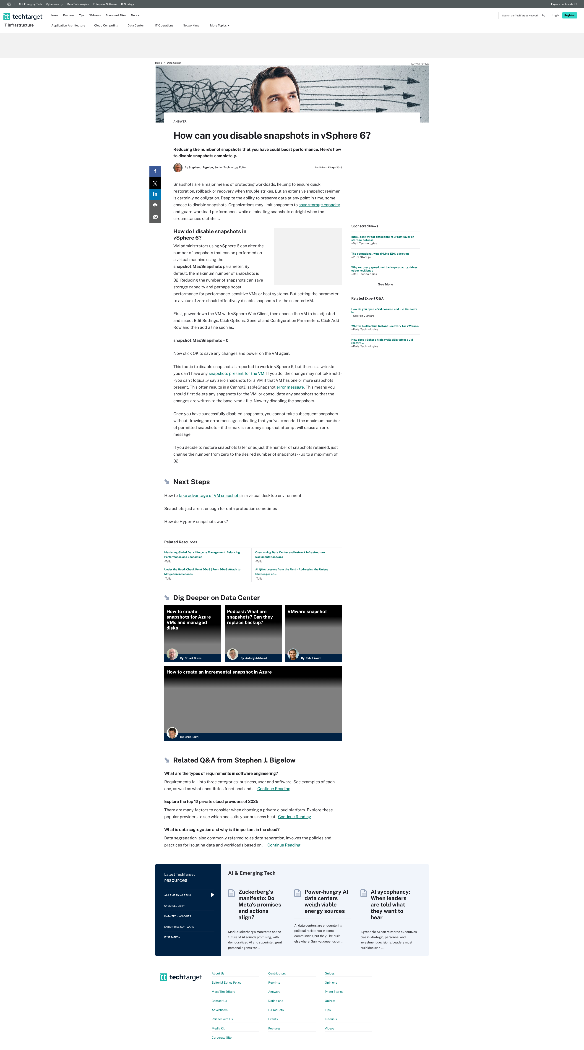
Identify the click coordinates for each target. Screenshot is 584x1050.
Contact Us (219, 1001)
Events (273, 1019)
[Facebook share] (155, 171)
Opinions (331, 982)
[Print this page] (155, 206)
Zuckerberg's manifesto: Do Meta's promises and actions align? (259, 904)
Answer (180, 121)
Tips (81, 15)
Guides (330, 973)
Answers (274, 991)
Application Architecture (68, 25)
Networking (191, 25)
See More (385, 284)
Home (158, 62)
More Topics (218, 25)
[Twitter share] (155, 183)
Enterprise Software (105, 4)
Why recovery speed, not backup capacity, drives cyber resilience (384, 269)
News (54, 15)
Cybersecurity (54, 4)
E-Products (276, 1010)
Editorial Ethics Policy (226, 982)
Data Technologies (78, 4)
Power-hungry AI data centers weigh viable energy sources (326, 901)
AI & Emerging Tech (30, 4)
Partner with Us (222, 1019)
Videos (329, 1028)
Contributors (277, 973)
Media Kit (218, 1028)
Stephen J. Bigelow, (201, 167)
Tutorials (331, 1019)
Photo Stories (334, 991)
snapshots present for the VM (236, 373)
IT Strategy (127, 4)
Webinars (95, 15)
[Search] (544, 16)
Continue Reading (273, 788)
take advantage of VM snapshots (209, 495)
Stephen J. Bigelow (265, 760)
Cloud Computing (106, 25)
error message (290, 387)
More (134, 15)
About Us (218, 973)
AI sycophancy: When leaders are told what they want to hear (390, 904)
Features (68, 15)
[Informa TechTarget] (9, 4)
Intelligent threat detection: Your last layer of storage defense (382, 238)
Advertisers (220, 1010)
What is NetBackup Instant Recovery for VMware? (385, 326)
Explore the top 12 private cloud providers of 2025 (211, 801)
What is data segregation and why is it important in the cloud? (221, 829)
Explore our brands (562, 4)
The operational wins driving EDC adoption (380, 253)
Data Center (136, 25)
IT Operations (164, 25)
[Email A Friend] (155, 217)
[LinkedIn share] (155, 194)
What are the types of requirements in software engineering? (221, 773)
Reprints (274, 982)
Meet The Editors (223, 991)
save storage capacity (319, 204)
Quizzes (330, 1001)
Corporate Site (222, 1037)
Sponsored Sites (116, 15)
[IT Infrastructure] (23, 10)
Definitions (275, 1001)
